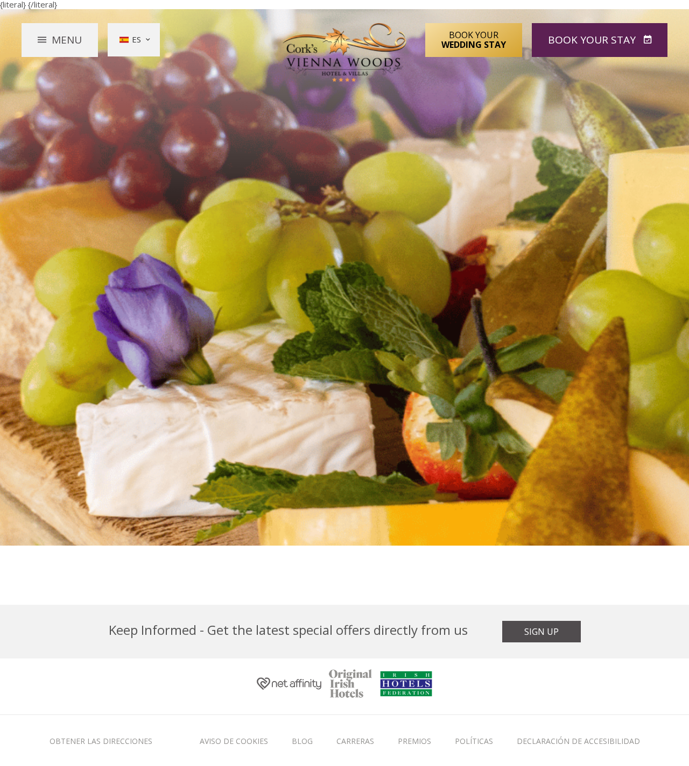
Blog (302, 741)
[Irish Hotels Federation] (406, 686)
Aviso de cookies (234, 741)
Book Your (473, 40)
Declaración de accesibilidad (578, 741)
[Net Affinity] (289, 686)
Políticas (474, 741)
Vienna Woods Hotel (345, 52)
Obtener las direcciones (101, 741)
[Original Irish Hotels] (350, 686)
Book (592, 40)
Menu (67, 40)
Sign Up (541, 632)
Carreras (355, 741)
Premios (414, 741)
